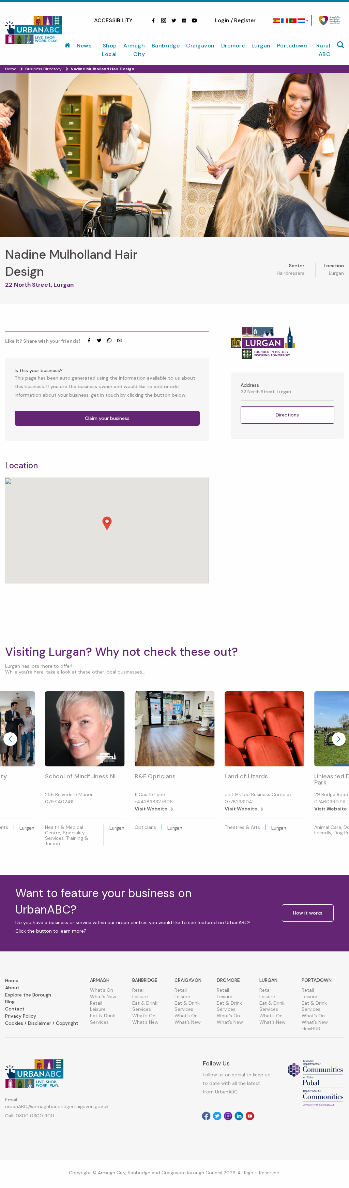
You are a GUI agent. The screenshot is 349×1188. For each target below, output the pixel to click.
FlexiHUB (311, 1029)
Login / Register (235, 20)
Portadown (292, 45)
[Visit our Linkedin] (239, 1116)
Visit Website (151, 809)
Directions (287, 415)
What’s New (103, 996)
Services (99, 1022)
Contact (15, 1009)
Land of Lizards (246, 776)
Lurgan (261, 45)
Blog (10, 1002)
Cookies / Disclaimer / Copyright (41, 1023)
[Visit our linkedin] (184, 20)
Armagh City (134, 50)
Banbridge (166, 45)
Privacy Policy (20, 1016)
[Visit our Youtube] (194, 20)
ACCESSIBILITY (113, 20)
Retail (96, 1003)
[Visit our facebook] (153, 20)
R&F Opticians (155, 776)
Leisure (98, 1009)
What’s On (101, 990)
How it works (307, 913)
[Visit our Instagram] (163, 20)
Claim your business (107, 418)
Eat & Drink (102, 1016)
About (12, 988)
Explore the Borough (28, 995)
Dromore (233, 45)
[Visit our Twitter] (173, 20)
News (84, 45)
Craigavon (200, 45)
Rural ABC (323, 50)
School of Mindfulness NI (80, 776)
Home (11, 980)
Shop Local (109, 50)
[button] (107, 523)
